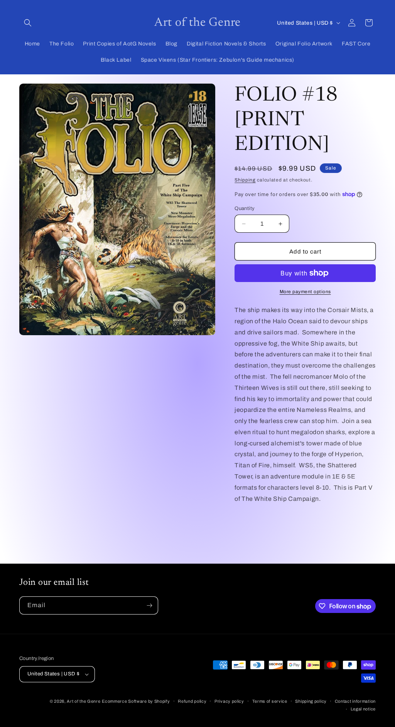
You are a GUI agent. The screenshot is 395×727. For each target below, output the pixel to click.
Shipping (245, 180)
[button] (27, 22)
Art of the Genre (83, 701)
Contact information (355, 701)
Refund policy (192, 701)
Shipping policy (311, 701)
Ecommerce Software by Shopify (136, 701)
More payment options (305, 291)
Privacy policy (229, 701)
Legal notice (363, 709)
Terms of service (269, 701)
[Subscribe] (149, 605)
